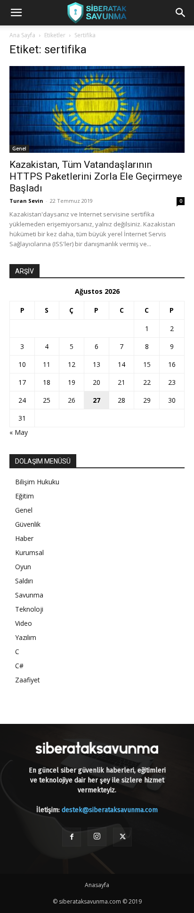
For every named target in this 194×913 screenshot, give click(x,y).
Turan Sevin (26, 200)
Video (23, 623)
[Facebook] (71, 837)
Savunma (29, 594)
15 (147, 364)
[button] (16, 12)
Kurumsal (29, 552)
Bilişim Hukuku (37, 481)
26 (71, 400)
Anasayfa (97, 885)
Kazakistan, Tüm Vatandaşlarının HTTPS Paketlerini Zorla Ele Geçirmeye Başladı (95, 176)
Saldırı (24, 580)
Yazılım (25, 637)
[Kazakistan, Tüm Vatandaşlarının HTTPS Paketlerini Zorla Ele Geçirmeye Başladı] (97, 109)
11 (46, 364)
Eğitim (24, 495)
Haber (24, 538)
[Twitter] (122, 837)
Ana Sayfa (22, 35)
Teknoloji (29, 609)
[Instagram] (97, 836)
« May (18, 432)
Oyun (23, 566)
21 (121, 382)
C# (19, 665)
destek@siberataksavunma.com (110, 810)
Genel (19, 148)
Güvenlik (27, 524)
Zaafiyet (27, 679)
